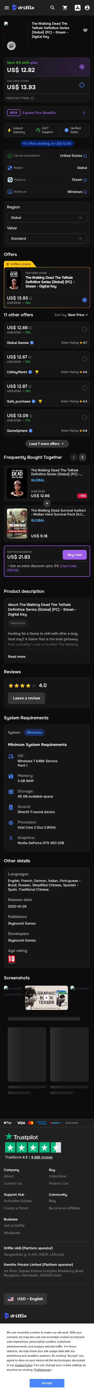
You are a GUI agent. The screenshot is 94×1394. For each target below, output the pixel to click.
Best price (76, 315)
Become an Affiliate (64, 1208)
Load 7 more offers (44, 444)
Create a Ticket (16, 1208)
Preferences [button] (42, 1369)
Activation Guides (18, 1201)
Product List (58, 1183)
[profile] (87, 8)
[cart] (65, 8)
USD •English (30, 1298)
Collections (57, 1176)
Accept (47, 1383)
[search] (52, 8)
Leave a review (26, 698)
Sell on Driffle (14, 1225)
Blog (52, 1201)
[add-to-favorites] (85, 30)
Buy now (75, 555)
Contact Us (13, 1183)
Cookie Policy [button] (23, 1365)
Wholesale (12, 1233)
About (8, 1176)
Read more (16, 656)
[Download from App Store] (78, 8)
